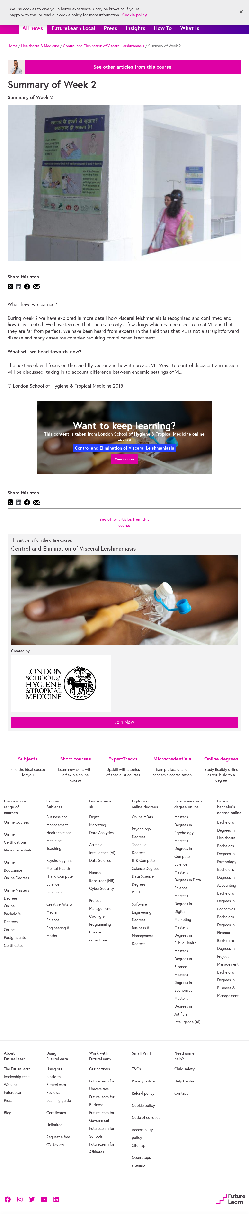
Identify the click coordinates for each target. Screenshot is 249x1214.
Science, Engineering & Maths (58, 927)
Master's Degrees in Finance (183, 959)
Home (12, 45)
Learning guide (58, 1100)
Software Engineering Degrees (141, 912)
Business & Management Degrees (142, 935)
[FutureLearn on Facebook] (9, 1199)
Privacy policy (143, 1081)
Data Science (100, 860)
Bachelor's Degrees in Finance (226, 924)
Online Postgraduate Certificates (15, 937)
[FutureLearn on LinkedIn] (56, 1199)
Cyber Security (101, 888)
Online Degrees (16, 877)
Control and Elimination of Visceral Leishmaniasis (103, 45)
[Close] (241, 12)
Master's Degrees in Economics (183, 982)
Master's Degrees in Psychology (184, 824)
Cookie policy (143, 1105)
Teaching (53, 848)
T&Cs (136, 1068)
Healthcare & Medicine (40, 45)
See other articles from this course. (133, 67)
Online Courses (16, 822)
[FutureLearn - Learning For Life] (230, 1198)
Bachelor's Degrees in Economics (226, 901)
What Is (189, 28)
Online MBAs (142, 816)
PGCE (136, 892)
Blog (7, 1112)
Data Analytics (101, 832)
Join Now (124, 722)
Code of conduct (146, 1117)
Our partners (99, 1068)
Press (110, 28)
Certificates (56, 1112)
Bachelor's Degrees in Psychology (226, 853)
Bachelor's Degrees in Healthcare (226, 830)
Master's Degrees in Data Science (187, 880)
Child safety (184, 1068)
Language (54, 892)
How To (163, 28)
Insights (135, 28)
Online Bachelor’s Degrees (12, 913)
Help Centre (184, 1081)
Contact (181, 1093)
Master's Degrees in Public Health (185, 935)
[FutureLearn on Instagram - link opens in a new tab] (20, 1199)
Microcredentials (18, 850)
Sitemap (138, 1145)
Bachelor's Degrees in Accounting (226, 877)
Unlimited (54, 1124)
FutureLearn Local (73, 28)
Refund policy (143, 1093)
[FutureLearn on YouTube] (44, 1199)
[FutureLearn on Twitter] (32, 1199)
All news (32, 28)
